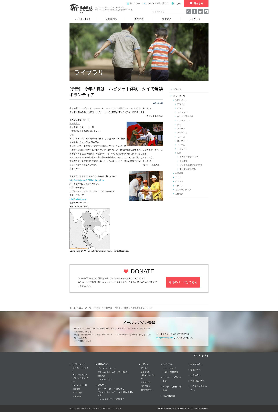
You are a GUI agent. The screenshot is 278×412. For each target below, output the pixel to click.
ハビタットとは (79, 364)
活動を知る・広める (148, 377)
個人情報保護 (169, 396)
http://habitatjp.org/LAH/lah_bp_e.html (87, 180)
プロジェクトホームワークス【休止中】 (113, 372)
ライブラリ (168, 364)
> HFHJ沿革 (78, 393)
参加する (102, 385)
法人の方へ (145, 386)
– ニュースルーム (170, 368)
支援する (145, 364)
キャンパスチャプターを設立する (111, 399)
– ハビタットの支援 (79, 385)
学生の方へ (196, 370)
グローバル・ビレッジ (106, 368)
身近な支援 (145, 382)
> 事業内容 (77, 396)
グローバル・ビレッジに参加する (111, 389)
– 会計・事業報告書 (170, 372)
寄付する (144, 368)
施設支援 (101, 376)
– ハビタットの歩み (79, 375)
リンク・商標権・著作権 (172, 388)
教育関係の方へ (147, 390)
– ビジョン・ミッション (80, 369)
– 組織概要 (76, 389)
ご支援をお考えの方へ (199, 388)
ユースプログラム (105, 379)
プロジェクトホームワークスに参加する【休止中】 (115, 393)
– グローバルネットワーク (80, 379)
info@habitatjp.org (78, 199)
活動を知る (103, 364)
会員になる (145, 372)
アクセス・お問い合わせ (157, 3)
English (178, 3)
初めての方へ (197, 364)
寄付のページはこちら (183, 282)
